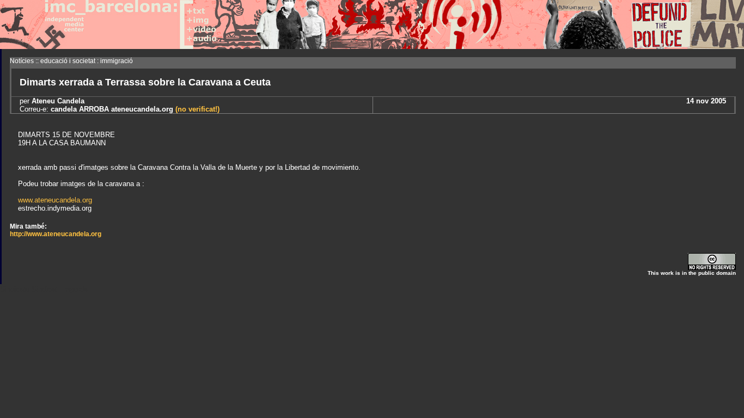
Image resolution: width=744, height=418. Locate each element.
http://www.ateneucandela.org (55, 234)
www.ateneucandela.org (55, 200)
